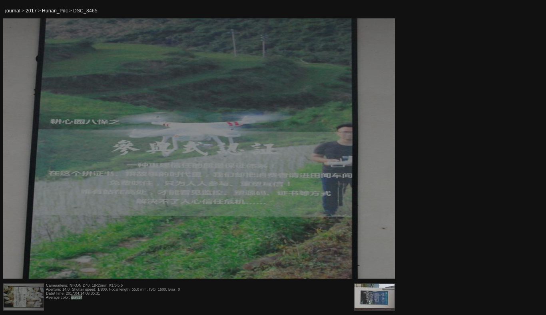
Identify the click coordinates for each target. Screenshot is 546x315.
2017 (31, 11)
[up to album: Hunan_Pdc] (199, 38)
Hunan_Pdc (55, 11)
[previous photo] (23, 148)
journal (12, 11)
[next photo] (375, 148)
